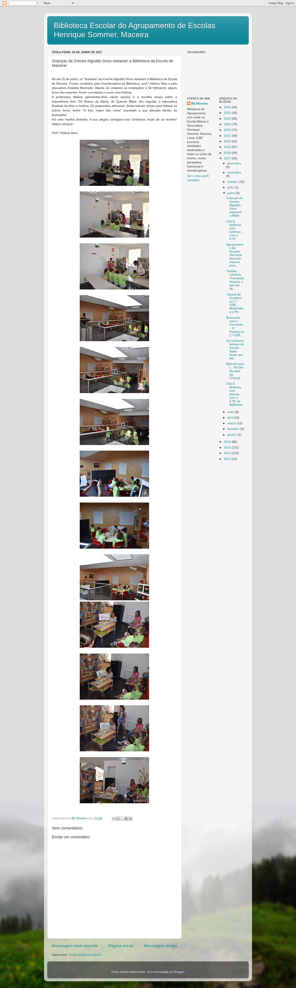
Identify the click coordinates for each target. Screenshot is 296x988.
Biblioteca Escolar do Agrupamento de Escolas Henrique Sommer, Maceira (134, 30)
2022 (228, 130)
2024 (228, 118)
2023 (228, 124)
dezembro (234, 163)
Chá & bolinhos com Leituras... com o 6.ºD (234, 230)
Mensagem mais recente (75, 945)
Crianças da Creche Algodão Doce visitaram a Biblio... (234, 206)
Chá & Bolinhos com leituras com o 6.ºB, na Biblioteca (234, 394)
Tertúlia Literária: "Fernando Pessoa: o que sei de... (235, 280)
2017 (228, 158)
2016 (228, 441)
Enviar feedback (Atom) (85, 954)
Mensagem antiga (160, 945)
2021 (228, 135)
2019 (228, 147)
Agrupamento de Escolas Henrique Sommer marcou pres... (234, 255)
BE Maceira (199, 103)
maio (231, 412)
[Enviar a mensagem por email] (114, 818)
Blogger (179, 972)
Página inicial (120, 945)
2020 (228, 141)
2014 (228, 453)
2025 (228, 112)
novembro (234, 172)
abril (230, 417)
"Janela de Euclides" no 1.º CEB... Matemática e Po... (235, 303)
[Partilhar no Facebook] (126, 818)
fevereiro (233, 429)
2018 (228, 152)
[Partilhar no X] (122, 818)
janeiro (232, 434)
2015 (228, 447)
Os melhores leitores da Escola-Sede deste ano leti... (235, 349)
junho (231, 193)
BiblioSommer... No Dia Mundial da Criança (235, 371)
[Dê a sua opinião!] (118, 818)
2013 (228, 459)
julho (231, 187)
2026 (228, 107)
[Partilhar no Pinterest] (130, 818)
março (232, 423)
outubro (233, 181)
